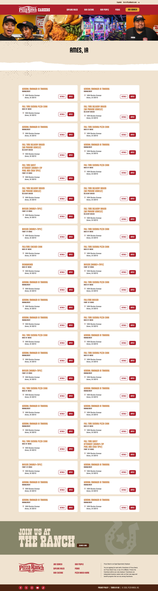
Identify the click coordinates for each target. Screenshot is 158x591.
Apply (71, 96)
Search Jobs (83, 545)
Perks (117, 10)
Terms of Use (115, 588)
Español (119, 2)
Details (63, 96)
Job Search (132, 10)
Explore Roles (72, 10)
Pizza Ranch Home (82, 573)
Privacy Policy (103, 588)
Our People (104, 10)
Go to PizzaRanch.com (130, 2)
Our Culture (89, 10)
